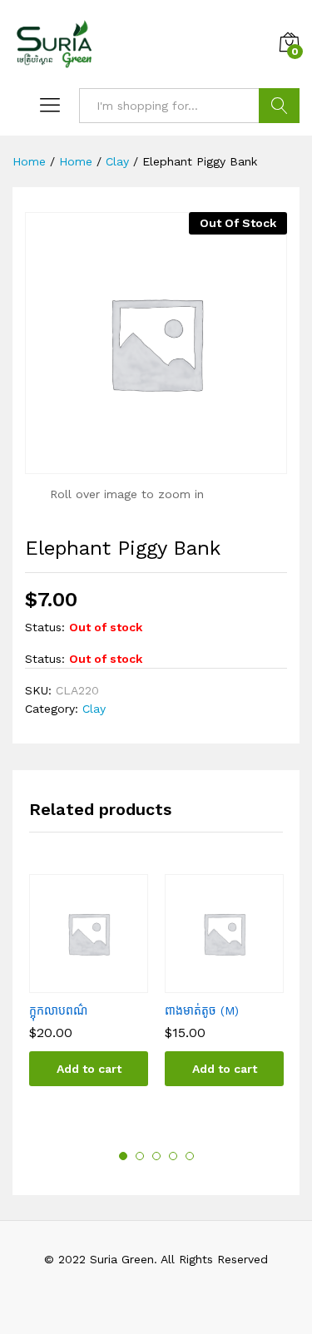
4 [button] (173, 1156)
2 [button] (140, 1156)
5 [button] (190, 1156)
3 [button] (156, 1156)
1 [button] (123, 1156)
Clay (94, 708)
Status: (45, 627)
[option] (88, 992)
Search (279, 105)
